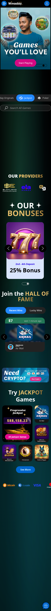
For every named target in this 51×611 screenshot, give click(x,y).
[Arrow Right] (42, 248)
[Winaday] (16, 4)
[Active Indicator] (28, 284)
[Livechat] (46, 606)
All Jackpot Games (17, 436)
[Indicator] (23, 284)
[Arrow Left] (8, 248)
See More (25, 159)
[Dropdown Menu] (4, 3)
